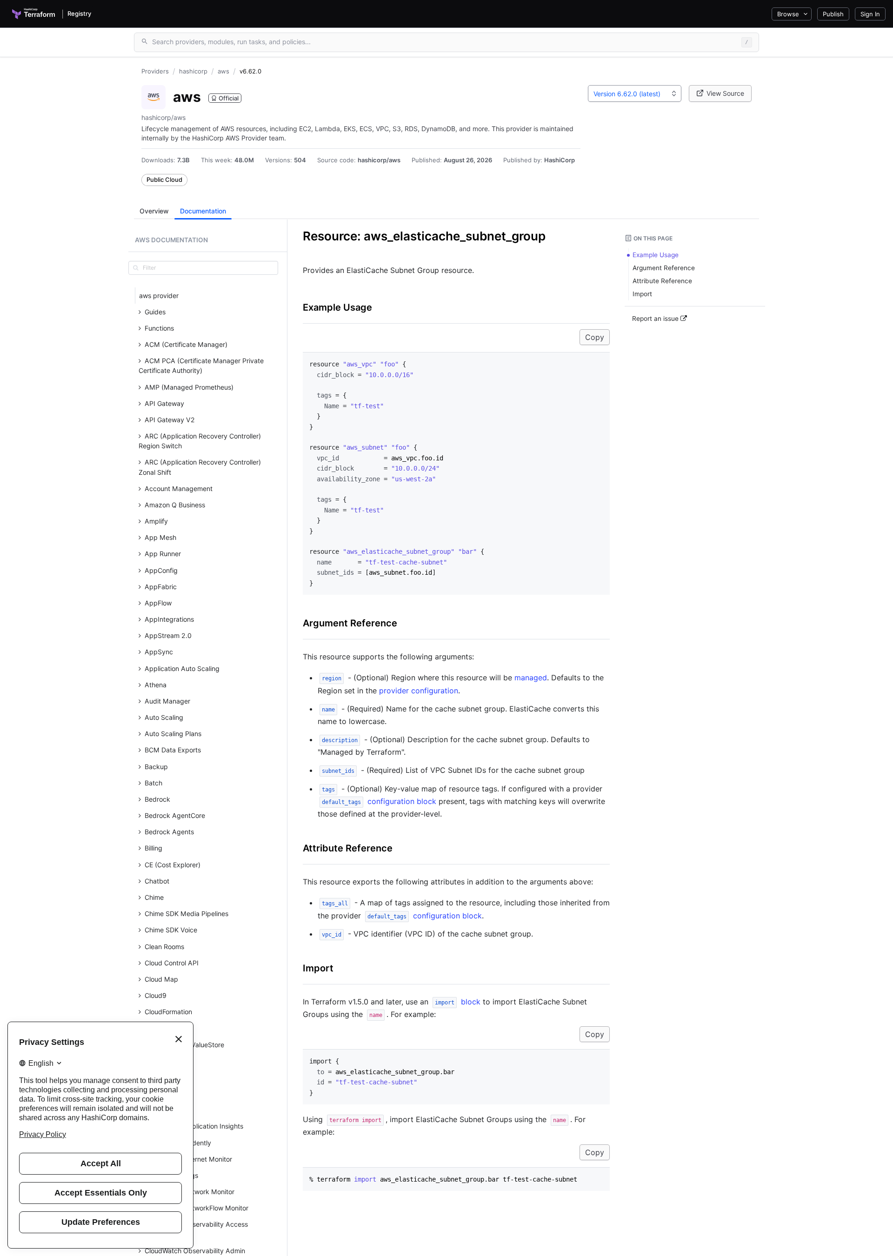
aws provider (159, 295)
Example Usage (337, 307)
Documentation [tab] (203, 211)
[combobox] (634, 93)
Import (318, 968)
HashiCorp (559, 160)
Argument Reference (350, 623)
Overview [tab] (154, 211)
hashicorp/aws (379, 160)
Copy (594, 337)
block (457, 1001)
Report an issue (656, 318)
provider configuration (418, 690)
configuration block (379, 801)
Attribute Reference (348, 848)
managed (530, 677)
